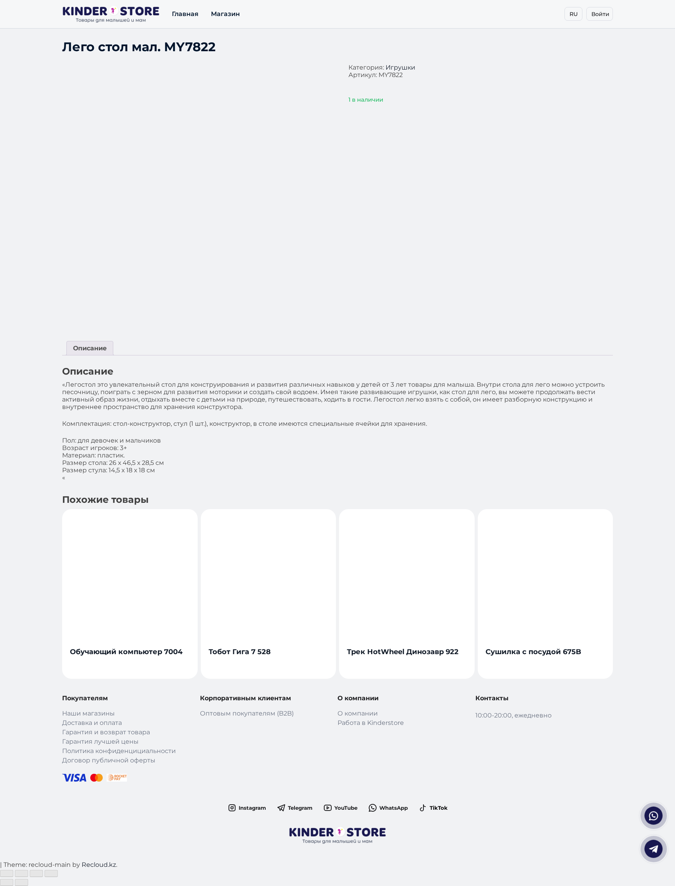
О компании (358, 713)
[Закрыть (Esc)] (6, 873)
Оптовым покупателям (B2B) (247, 713)
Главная (185, 14)
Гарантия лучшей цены (100, 741)
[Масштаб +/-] (51, 873)
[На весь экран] (36, 873)
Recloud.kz (99, 864)
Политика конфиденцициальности (119, 751)
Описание (90, 348)
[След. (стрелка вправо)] (21, 882)
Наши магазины (88, 713)
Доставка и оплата (92, 722)
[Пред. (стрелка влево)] (6, 882)
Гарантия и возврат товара (106, 732)
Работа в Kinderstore (371, 722)
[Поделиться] (21, 873)
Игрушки (400, 67)
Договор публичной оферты (108, 760)
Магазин (225, 14)
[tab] (89, 348)
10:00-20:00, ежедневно (513, 715)
